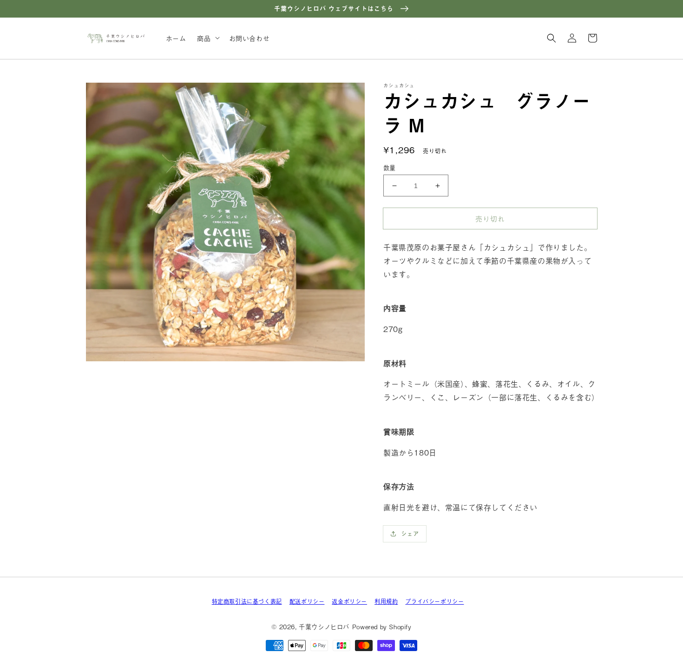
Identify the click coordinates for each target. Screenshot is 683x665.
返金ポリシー (349, 601)
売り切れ (490, 218)
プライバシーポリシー (434, 601)
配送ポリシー (307, 601)
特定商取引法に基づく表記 (247, 601)
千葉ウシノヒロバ (324, 626)
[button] (551, 38)
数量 (389, 167)
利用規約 (386, 601)
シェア (410, 533)
